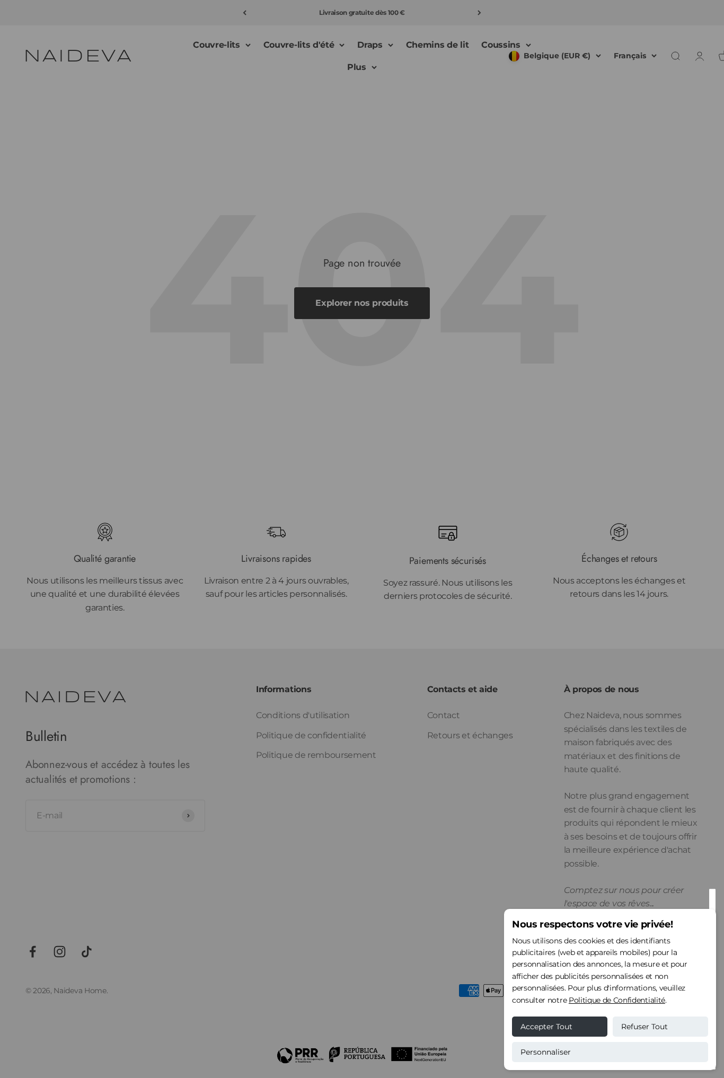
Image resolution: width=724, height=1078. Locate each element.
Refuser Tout (644, 1026)
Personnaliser (545, 1052)
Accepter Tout (546, 1026)
